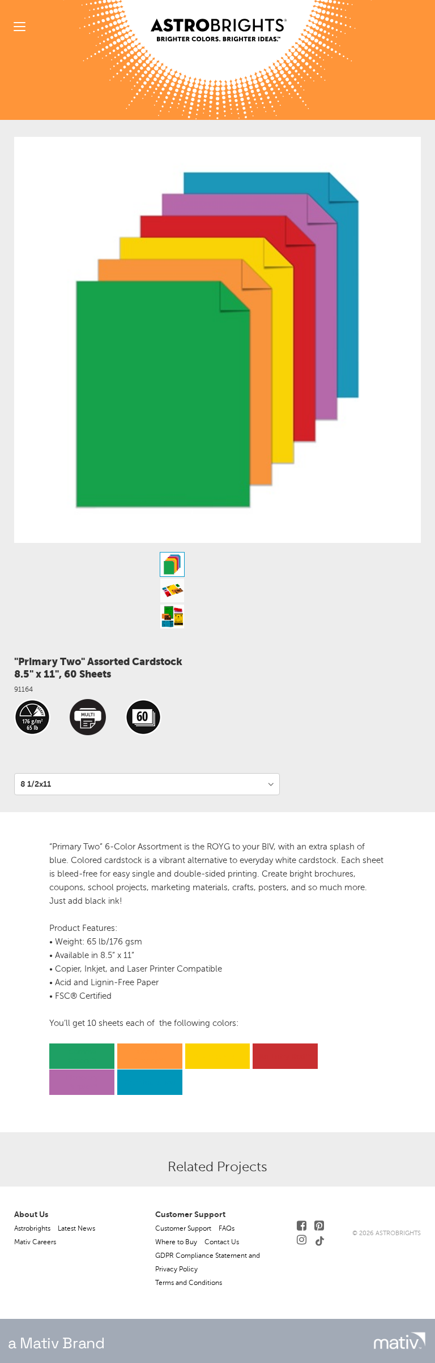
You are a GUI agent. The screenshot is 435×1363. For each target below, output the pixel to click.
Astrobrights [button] (32, 1228)
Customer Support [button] (183, 1228)
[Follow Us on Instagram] (301, 1239)
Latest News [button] (76, 1228)
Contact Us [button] (221, 1242)
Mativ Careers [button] (35, 1242)
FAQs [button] (226, 1228)
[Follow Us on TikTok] (320, 1239)
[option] (217, 564)
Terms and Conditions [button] (188, 1283)
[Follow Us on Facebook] (301, 1225)
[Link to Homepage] (219, 21)
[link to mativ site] (399, 1341)
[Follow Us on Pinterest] (319, 1225)
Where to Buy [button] (176, 1242)
